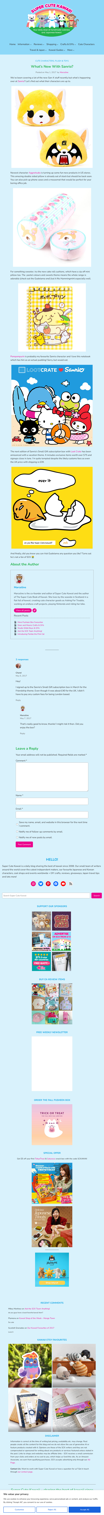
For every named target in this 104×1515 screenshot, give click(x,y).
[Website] (34, 610)
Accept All (84, 1509)
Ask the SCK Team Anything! (30, 631)
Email (19, 808)
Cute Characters (44, 60)
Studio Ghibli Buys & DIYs (29, 628)
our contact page (25, 1471)
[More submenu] (73, 50)
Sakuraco (51, 1158)
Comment (21, 760)
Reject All (52, 1509)
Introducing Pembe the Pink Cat (31, 634)
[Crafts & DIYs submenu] (75, 44)
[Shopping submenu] (57, 44)
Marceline (64, 72)
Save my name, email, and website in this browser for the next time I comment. (53, 824)
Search (97, 895)
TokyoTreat (40, 1158)
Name (19, 795)
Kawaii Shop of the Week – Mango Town (37, 1318)
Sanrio (21, 81)
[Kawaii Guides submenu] (64, 50)
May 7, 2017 (25, 718)
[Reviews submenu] (43, 44)
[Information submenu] (31, 44)
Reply (18, 700)
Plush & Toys (62, 60)
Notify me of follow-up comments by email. (41, 831)
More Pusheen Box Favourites (30, 622)
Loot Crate (76, 451)
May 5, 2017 (21, 675)
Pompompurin (17, 356)
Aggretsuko (35, 172)
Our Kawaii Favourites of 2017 (40, 1328)
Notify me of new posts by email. (35, 837)
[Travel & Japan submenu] (46, 50)
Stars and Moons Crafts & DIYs (31, 625)
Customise (19, 1509)
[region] (52, 1502)
